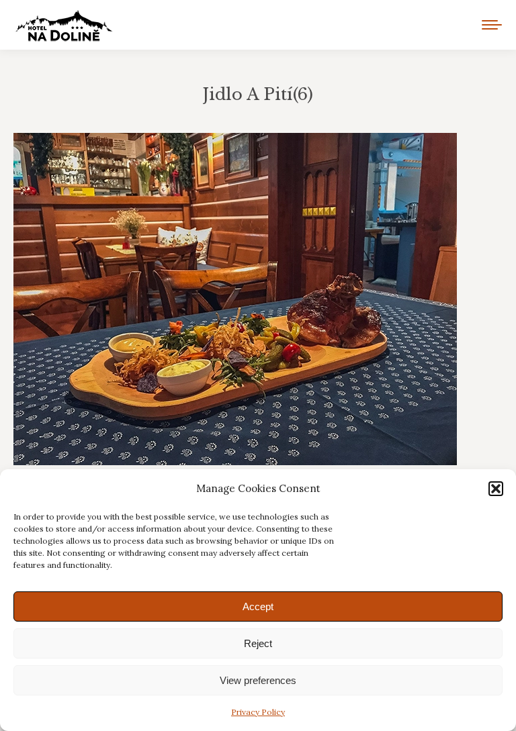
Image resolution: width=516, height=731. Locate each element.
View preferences (258, 680)
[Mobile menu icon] (492, 24)
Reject (258, 643)
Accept (258, 606)
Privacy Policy (258, 712)
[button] (496, 488)
